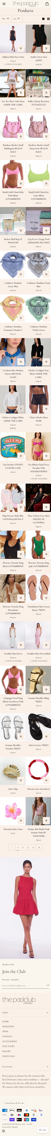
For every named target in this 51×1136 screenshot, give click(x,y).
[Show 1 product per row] (43, 18)
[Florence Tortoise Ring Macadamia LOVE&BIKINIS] (13, 588)
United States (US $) (13, 1103)
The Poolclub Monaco (12, 1124)
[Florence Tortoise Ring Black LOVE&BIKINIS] (13, 545)
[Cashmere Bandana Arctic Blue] (13, 265)
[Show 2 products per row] (48, 18)
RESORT (6, 1051)
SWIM (5, 1031)
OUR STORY (8, 1046)
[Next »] (39, 847)
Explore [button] (5, 1012)
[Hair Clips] (13, 771)
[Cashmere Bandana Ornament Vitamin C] (13, 308)
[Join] (46, 985)
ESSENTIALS (8, 1056)
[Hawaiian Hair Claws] (13, 811)
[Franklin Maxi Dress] (13, 635)
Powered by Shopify (10, 1127)
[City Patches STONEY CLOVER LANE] (13, 446)
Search (29, 1124)
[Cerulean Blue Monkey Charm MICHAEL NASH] (13, 352)
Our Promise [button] (7, 1066)
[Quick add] (20, 48)
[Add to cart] (46, 48)
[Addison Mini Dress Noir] (13, 39)
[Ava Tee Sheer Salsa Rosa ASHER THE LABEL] (13, 83)
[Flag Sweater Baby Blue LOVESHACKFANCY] (13, 498)
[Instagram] (3, 1131)
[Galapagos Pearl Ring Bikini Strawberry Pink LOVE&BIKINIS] (13, 680)
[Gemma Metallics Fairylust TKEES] (13, 727)
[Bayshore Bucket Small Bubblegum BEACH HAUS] (13, 127)
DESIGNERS (8, 1026)
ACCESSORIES (9, 1041)
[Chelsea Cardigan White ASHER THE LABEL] (13, 399)
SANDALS (7, 1036)
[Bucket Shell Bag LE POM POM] (13, 221)
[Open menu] (6, 4)
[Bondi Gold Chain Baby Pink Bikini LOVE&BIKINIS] (13, 174)
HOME (5, 1021)
